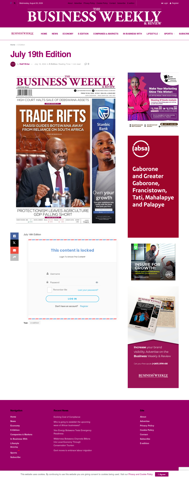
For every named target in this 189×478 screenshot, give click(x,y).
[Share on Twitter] (14, 243)
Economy (68, 33)
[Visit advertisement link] (94, 17)
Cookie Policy (102, 3)
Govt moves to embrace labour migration (73, 450)
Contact (112, 3)
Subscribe (121, 3)
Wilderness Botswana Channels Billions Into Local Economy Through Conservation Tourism (72, 442)
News (55, 33)
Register (175, 3)
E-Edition (83, 33)
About (70, 3)
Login (165, 3)
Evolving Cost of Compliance (67, 416)
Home (44, 33)
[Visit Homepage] (22, 34)
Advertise (78, 3)
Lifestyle (152, 33)
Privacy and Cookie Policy (140, 474)
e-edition (35, 322)
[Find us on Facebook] (11, 3)
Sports (168, 33)
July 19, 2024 (40, 64)
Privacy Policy (89, 3)
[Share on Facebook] (14, 236)
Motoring (14, 447)
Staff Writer (24, 64)
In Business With (132, 33)
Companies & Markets (105, 33)
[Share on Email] (14, 250)
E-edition (131, 3)
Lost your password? (88, 289)
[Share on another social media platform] (14, 257)
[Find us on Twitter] (15, 3)
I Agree (162, 474)
